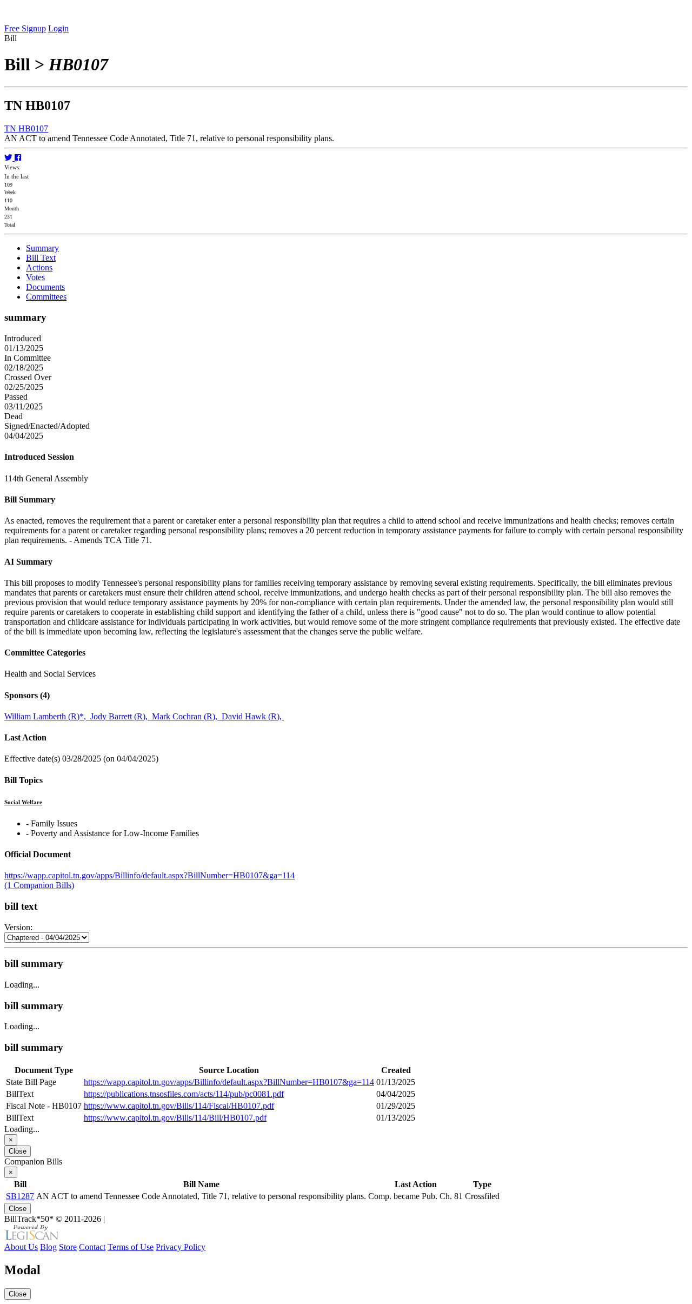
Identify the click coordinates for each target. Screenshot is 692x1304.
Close (17, 1151)
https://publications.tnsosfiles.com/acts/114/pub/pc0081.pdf (184, 1093)
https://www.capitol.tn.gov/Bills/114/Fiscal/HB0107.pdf (179, 1105)
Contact (92, 1247)
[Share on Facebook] (18, 157)
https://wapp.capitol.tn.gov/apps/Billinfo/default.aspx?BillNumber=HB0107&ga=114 (149, 875)
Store (68, 1247)
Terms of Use (131, 1247)
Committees (46, 296)
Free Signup (25, 28)
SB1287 (20, 1196)
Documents (45, 287)
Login (58, 28)
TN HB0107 (26, 128)
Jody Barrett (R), (121, 716)
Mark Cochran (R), (187, 716)
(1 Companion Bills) (39, 885)
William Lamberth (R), (47, 716)
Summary (42, 248)
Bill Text (41, 257)
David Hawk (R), (253, 716)
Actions (39, 267)
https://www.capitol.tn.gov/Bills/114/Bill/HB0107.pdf (175, 1117)
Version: (18, 927)
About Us (21, 1247)
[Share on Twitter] (9, 157)
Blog (48, 1247)
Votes (35, 277)
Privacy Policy (180, 1247)
